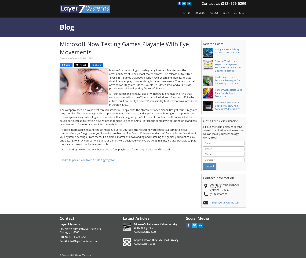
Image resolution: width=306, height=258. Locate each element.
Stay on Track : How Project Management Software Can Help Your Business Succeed (228, 66)
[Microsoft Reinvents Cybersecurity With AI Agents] (127, 227)
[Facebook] (179, 3)
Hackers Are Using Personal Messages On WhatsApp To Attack (227, 80)
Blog (226, 13)
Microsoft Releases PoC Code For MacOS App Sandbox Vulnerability (228, 105)
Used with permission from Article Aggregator (87, 160)
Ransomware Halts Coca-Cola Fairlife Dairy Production (229, 93)
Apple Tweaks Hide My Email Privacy (156, 240)
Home (186, 13)
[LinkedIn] (189, 3)
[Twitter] (184, 3)
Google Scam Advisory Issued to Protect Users (228, 51)
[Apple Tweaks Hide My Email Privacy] (127, 242)
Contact (239, 13)
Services (200, 13)
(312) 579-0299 (233, 3)
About (214, 13)
